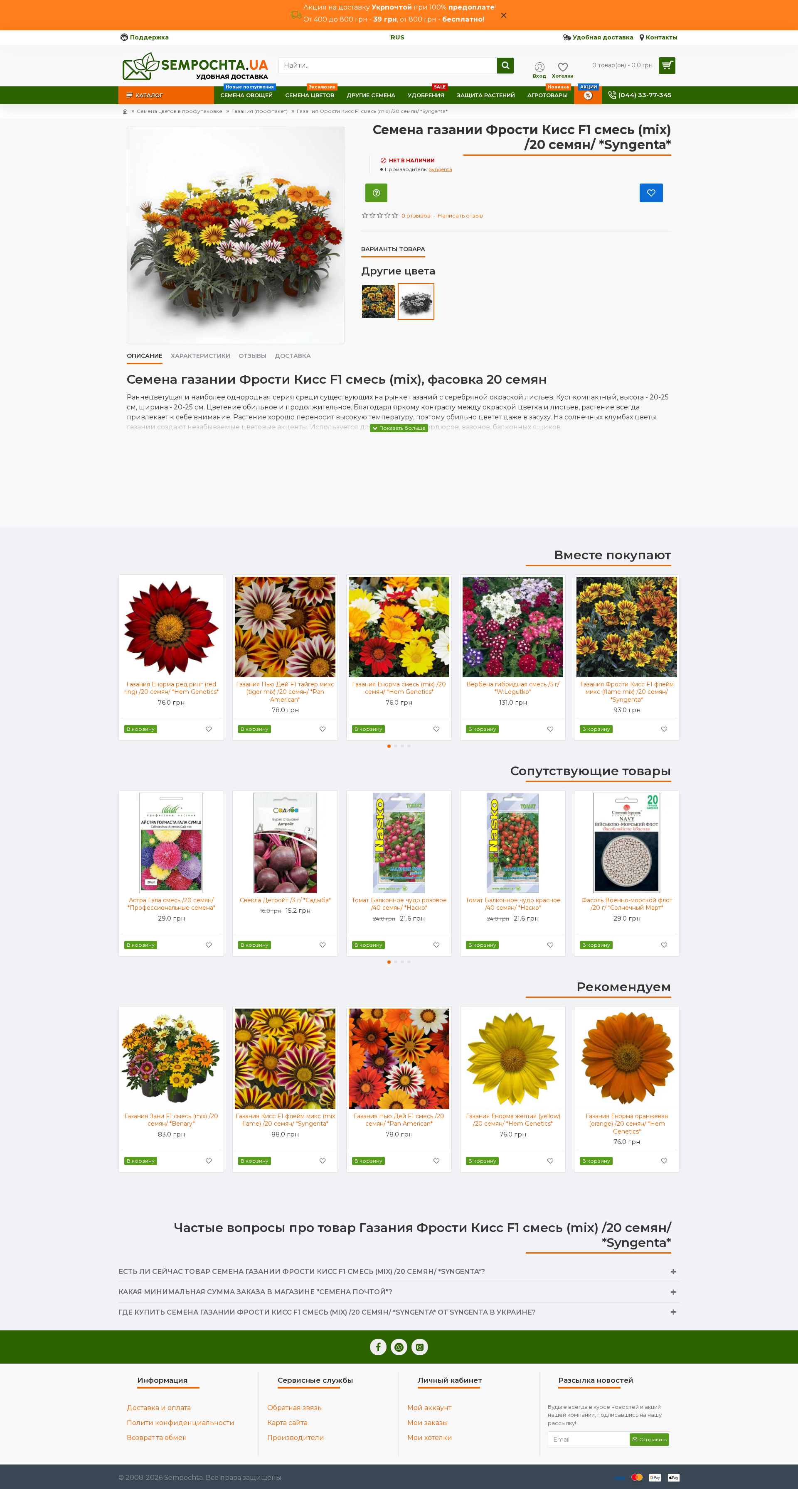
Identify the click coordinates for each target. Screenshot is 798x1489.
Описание (145, 356)
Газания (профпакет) (260, 111)
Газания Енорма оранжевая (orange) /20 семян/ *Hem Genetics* (627, 1123)
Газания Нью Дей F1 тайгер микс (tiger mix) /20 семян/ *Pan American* (285, 692)
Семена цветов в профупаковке (179, 111)
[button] (389, 746)
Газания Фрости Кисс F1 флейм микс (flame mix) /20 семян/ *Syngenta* (627, 692)
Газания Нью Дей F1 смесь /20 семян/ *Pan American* (399, 1119)
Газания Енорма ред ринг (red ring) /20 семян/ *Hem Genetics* (171, 688)
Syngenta (440, 169)
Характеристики (200, 356)
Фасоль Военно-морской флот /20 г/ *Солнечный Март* (626, 903)
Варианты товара (393, 249)
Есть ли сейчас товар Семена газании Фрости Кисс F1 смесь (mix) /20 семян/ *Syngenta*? (301, 1272)
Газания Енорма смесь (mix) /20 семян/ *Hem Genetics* (399, 688)
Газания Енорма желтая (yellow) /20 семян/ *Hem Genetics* (513, 1119)
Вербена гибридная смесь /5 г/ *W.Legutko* (512, 688)
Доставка (293, 356)
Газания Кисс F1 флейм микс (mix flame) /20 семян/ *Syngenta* (285, 1119)
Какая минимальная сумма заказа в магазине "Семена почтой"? (255, 1292)
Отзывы (252, 356)
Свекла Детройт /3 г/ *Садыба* (285, 900)
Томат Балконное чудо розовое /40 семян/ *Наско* (399, 903)
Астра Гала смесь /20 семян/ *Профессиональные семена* (171, 903)
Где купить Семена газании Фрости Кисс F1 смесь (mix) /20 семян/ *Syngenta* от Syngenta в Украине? (327, 1312)
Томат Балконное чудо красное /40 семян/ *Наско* (513, 903)
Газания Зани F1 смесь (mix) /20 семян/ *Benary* (171, 1119)
